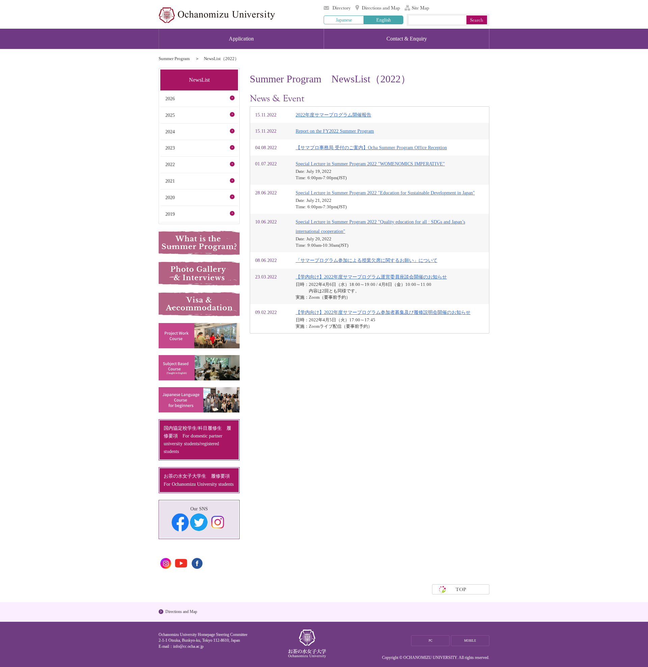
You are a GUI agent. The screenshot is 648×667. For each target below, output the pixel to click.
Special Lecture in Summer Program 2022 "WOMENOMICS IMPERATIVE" (370, 163)
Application (241, 38)
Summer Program (174, 58)
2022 (170, 164)
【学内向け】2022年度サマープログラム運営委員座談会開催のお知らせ (371, 276)
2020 (170, 197)
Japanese (344, 20)
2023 (170, 148)
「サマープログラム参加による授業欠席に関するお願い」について (366, 260)
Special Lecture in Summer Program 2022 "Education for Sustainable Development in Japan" (385, 192)
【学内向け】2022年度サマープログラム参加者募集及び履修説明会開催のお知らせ (383, 312)
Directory (337, 8)
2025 (170, 115)
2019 (170, 214)
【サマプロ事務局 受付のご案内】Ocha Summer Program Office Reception (371, 147)
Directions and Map (377, 8)
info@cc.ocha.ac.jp (188, 646)
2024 (170, 131)
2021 (170, 181)
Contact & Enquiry (406, 38)
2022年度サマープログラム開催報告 (333, 114)
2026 (170, 98)
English (383, 20)
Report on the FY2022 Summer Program (335, 131)
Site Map (417, 8)
